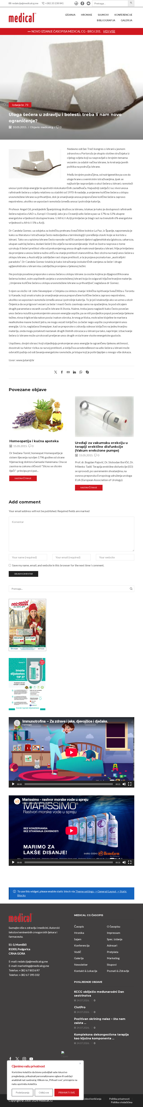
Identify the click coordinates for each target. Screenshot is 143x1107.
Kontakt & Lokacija (85, 970)
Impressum (113, 932)
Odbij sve (44, 1092)
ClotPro (79, 1007)
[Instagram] (76, 4)
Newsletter (81, 964)
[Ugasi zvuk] (124, 784)
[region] (45, 1080)
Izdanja (70, 14)
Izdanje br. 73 (20, 104)
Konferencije (123, 14)
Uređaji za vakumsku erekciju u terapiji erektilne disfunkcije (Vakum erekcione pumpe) (101, 446)
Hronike (86, 14)
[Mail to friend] (68, 372)
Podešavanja (22, 1092)
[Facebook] (82, 4)
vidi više (128, 31)
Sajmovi (103, 14)
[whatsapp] (81, 372)
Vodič (77, 951)
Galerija (126, 20)
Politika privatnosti (119, 1099)
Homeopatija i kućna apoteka (34, 441)
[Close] (80, 1063)
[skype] (86, 372)
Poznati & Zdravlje (118, 970)
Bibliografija (106, 20)
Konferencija (81, 945)
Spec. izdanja (114, 939)
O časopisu (113, 926)
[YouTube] (88, 4)
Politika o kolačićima (121, 1102)
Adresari (112, 945)
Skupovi (111, 964)
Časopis (79, 926)
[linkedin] (74, 372)
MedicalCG (45, 1100)
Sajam (77, 939)
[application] (71, 752)
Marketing (113, 958)
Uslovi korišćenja (92, 1099)
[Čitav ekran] (129, 784)
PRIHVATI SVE (66, 1092)
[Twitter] (56, 372)
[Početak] (13, 784)
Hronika (79, 932)
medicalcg (47, 127)
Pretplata (112, 951)
